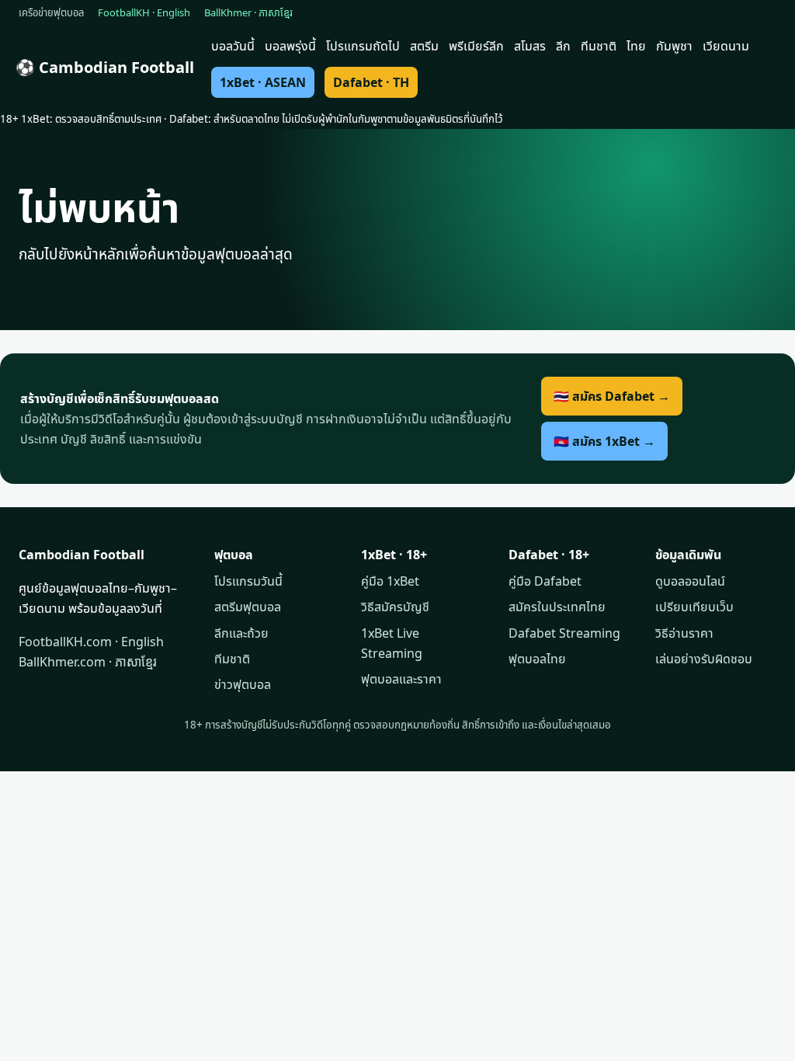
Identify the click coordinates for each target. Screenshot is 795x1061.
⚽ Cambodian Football (105, 67)
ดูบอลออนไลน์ (690, 581)
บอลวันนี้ (233, 45)
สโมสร (530, 45)
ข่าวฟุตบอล (242, 684)
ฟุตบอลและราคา (401, 678)
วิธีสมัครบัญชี (395, 606)
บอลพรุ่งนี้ (290, 45)
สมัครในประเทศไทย (557, 606)
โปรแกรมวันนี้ (248, 581)
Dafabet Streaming (564, 633)
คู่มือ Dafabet (545, 581)
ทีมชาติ (598, 45)
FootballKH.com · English (91, 641)
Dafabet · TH (371, 82)
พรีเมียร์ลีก (476, 45)
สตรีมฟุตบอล (247, 606)
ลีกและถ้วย (241, 633)
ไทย (636, 45)
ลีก (563, 45)
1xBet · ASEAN (263, 82)
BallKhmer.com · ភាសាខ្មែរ (88, 661)
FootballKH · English (144, 12)
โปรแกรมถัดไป (363, 45)
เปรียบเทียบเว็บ (694, 606)
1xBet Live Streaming (391, 643)
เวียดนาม (726, 45)
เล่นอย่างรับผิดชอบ (703, 658)
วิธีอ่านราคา (684, 633)
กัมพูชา (674, 45)
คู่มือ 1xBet (390, 581)
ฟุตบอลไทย (537, 658)
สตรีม (424, 45)
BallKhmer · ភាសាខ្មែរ (248, 12)
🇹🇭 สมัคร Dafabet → (612, 396)
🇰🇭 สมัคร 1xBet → (604, 441)
